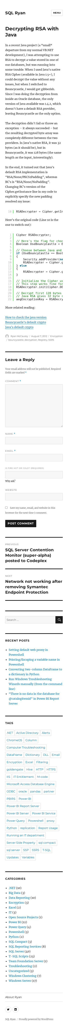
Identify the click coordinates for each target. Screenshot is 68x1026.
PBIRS (11, 798)
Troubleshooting (20, 966)
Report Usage (48, 828)
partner (49, 791)
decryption (31, 339)
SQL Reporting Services (25, 946)
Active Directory (27, 733)
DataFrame (14, 754)
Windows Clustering (22, 976)
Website (11, 490)
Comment (13, 381)
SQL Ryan (15, 12)
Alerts (46, 733)
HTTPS (51, 769)
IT (10, 912)
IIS (8, 776)
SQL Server (16, 951)
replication (27, 828)
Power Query (16, 820)
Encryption (56, 336)
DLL (45, 754)
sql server (13, 850)
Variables (28, 857)
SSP (26, 850)
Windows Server (20, 980)
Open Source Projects (23, 917)
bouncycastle (16, 339)
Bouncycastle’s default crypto (25, 322)
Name (10, 433)
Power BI (25, 798)
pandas (35, 791)
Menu (57, 12)
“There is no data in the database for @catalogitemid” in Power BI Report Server (34, 698)
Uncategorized (19, 971)
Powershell (35, 820)
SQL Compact (18, 941)
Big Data (14, 893)
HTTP (39, 769)
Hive (29, 769)
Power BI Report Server (23, 806)
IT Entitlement (23, 776)
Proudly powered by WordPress (36, 1019)
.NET (10, 733)
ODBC (11, 791)
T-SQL (47, 850)
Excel (29, 762)
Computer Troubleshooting (26, 747)
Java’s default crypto (19, 327)
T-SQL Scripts (18, 956)
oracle (23, 791)
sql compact (47, 842)
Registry (42, 339)
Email (10, 450)
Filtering (42, 762)
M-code (42, 776)
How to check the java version (26, 317)
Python (12, 828)
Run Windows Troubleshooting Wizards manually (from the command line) (35, 684)
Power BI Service (43, 813)
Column (31, 740)
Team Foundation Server (26, 961)
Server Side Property (21, 842)
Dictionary (32, 754)
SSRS (51, 339)
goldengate (15, 769)
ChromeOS (14, 740)
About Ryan (13, 997)
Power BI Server (18, 813)
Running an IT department (25, 835)
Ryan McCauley (19, 336)
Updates (13, 857)
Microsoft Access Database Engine (31, 784)
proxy (51, 820)
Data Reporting (19, 897)
